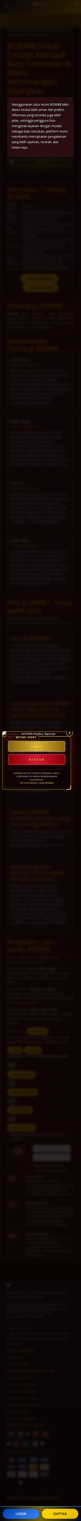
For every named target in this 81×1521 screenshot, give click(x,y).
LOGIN (21, 1514)
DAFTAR (60, 1514)
